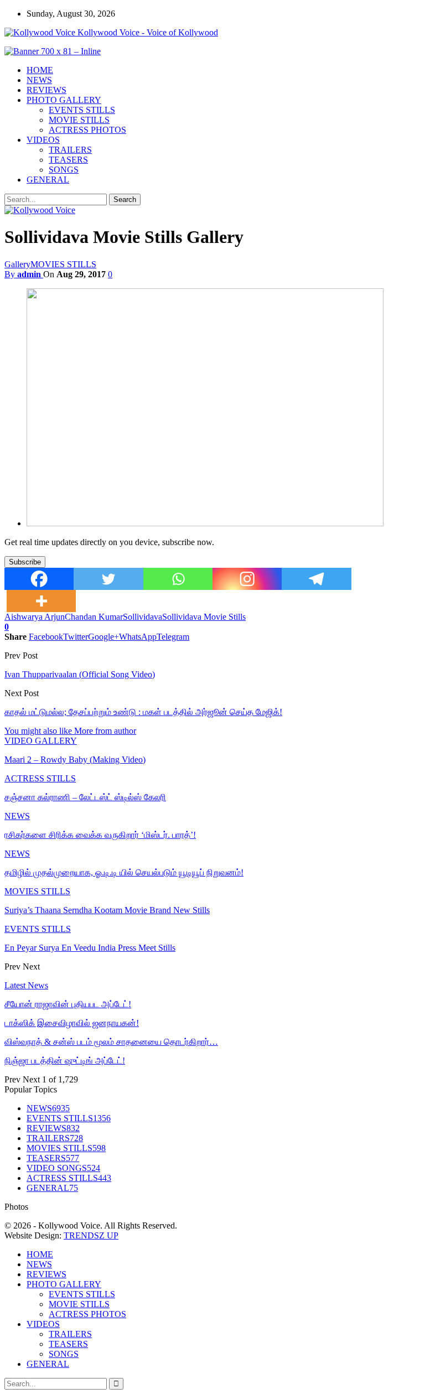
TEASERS (68, 159)
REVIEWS (46, 90)
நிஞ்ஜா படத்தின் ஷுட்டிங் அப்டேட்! (64, 1060)
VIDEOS (43, 139)
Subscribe (25, 562)
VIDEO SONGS (63, 1168)
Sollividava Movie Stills (204, 616)
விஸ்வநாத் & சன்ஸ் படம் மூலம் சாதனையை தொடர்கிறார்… (111, 1041)
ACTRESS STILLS (40, 778)
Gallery (17, 264)
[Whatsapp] (177, 579)
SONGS (64, 169)
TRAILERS (70, 149)
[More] (41, 601)
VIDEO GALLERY (40, 740)
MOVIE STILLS (79, 120)
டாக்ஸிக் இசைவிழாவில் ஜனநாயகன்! (71, 1023)
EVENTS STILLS (82, 110)
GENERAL (48, 179)
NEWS (39, 80)
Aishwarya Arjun (34, 616)
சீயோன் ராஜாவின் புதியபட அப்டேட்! (67, 1004)
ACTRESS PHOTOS (87, 129)
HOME (40, 70)
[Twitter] (108, 579)
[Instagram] (247, 579)
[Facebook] (39, 579)
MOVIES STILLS (63, 264)
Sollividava (142, 616)
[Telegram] (316, 579)
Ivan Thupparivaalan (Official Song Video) (79, 674)
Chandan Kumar (94, 616)
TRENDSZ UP (91, 1235)
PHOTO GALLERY (64, 100)
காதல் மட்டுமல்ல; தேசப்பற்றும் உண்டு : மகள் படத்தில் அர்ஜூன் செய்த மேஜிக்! (143, 712)
